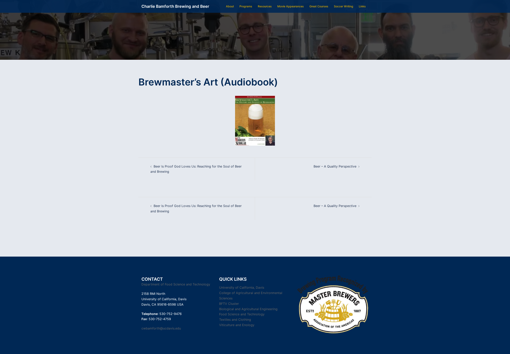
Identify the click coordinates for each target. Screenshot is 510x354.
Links (362, 6)
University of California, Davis (241, 287)
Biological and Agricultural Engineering (248, 309)
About (230, 6)
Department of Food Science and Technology (175, 284)
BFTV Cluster (229, 304)
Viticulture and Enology (236, 325)
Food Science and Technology (242, 314)
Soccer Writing (343, 6)
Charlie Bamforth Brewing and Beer (175, 6)
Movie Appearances (290, 6)
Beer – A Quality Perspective (335, 166)
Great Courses (318, 6)
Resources (265, 6)
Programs (245, 6)
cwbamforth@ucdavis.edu (161, 328)
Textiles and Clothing (235, 320)
